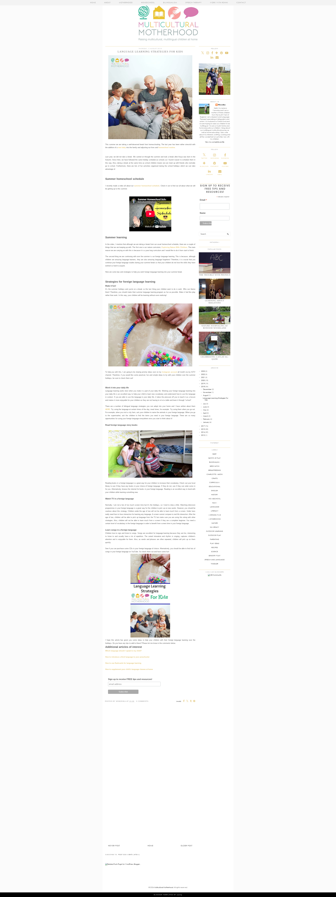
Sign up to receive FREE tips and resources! (130, 679)
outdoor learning (214, 531)
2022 (203, 374)
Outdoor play (214, 535)
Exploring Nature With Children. (175, 247)
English (214, 490)
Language (214, 507)
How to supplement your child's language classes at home (129, 669)
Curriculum (214, 482)
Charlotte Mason (215, 474)
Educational (214, 486)
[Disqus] (150, 742)
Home (93, 3)
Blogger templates (163, 894)
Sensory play (214, 555)
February (206, 419)
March (205, 416)
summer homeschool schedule (146, 186)
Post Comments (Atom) (129, 854)
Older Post (186, 846)
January (206, 422)
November (207, 392)
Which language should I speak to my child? (123, 651)
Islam (214, 503)
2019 (203, 384)
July (204, 404)
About (107, 3)
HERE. (108, 409)
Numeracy (214, 527)
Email (203, 200)
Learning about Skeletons (214, 302)
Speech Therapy (193, 3)
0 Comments (142, 701)
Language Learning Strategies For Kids (215, 399)
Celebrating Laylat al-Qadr (215, 358)
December (207, 389)
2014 (203, 432)
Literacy (214, 511)
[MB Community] (214, 575)
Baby (215, 454)
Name (203, 213)
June (205, 407)
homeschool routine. (167, 147)
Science (214, 551)
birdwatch (214, 466)
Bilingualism (170, 3)
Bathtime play (215, 458)
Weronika (221, 105)
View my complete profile (214, 142)
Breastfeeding (214, 470)
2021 (203, 377)
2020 (203, 380)
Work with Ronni (219, 3)
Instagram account (169, 372)
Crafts (215, 478)
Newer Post (114, 846)
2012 (203, 435)
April (204, 413)
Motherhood (126, 3)
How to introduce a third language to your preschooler (127, 657)
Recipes (214, 547)
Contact (241, 3)
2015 (203, 429)
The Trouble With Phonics (214, 275)
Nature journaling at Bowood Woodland (214, 327)
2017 (203, 426)
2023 (203, 371)
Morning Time (215, 515)
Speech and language (215, 559)
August (205, 395)
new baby (122, 147)
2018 (203, 387)
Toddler (214, 564)
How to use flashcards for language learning (123, 663)
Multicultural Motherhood (163, 887)
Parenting (214, 539)
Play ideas (214, 543)
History (214, 494)
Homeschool (148, 3)
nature (215, 523)
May (204, 410)
